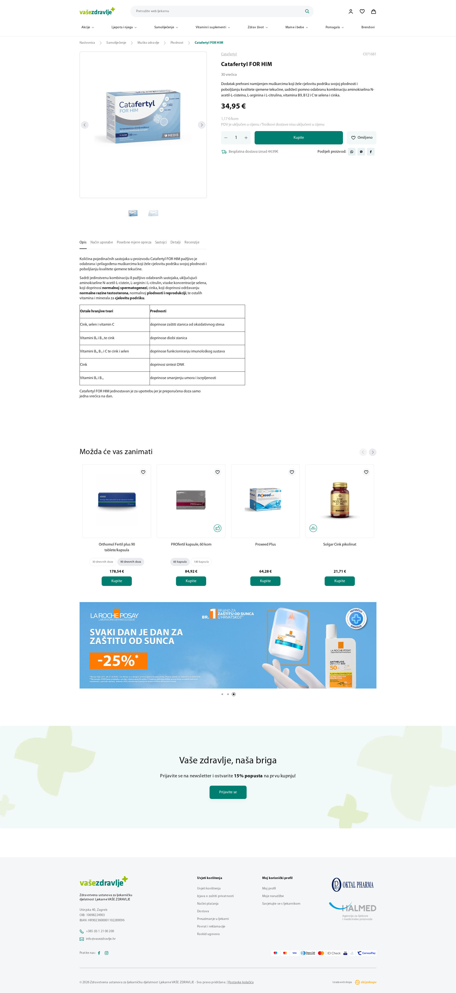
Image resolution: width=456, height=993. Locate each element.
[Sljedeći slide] (372, 452)
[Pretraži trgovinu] (307, 11)
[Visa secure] (345, 953)
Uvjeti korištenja (208, 888)
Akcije (85, 27)
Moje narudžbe (273, 896)
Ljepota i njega (122, 27)
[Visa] (294, 953)
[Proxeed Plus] (265, 500)
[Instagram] (106, 953)
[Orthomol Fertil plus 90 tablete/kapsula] (117, 500)
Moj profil (269, 888)
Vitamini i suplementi (211, 27)
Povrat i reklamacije (211, 926)
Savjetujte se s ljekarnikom (281, 904)
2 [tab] (228, 694)
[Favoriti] (362, 11)
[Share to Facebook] (371, 152)
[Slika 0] (143, 125)
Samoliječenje (164, 27)
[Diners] (308, 953)
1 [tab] (222, 694)
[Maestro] (275, 953)
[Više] (228, 645)
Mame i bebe (294, 27)
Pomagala (333, 27)
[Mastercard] (285, 953)
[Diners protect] (352, 953)
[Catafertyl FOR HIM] (352, 884)
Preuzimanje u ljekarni (213, 919)
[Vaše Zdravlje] (97, 11)
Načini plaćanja (207, 904)
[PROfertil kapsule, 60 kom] (191, 500)
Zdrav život (256, 27)
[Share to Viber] (361, 152)
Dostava (203, 911)
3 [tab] (234, 694)
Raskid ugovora (208, 934)
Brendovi (368, 27)
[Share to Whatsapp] (352, 152)
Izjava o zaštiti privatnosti (215, 896)
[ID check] (329, 953)
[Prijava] (351, 11)
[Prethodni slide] (363, 452)
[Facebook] (99, 953)
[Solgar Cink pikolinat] (340, 500)
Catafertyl (229, 54)
